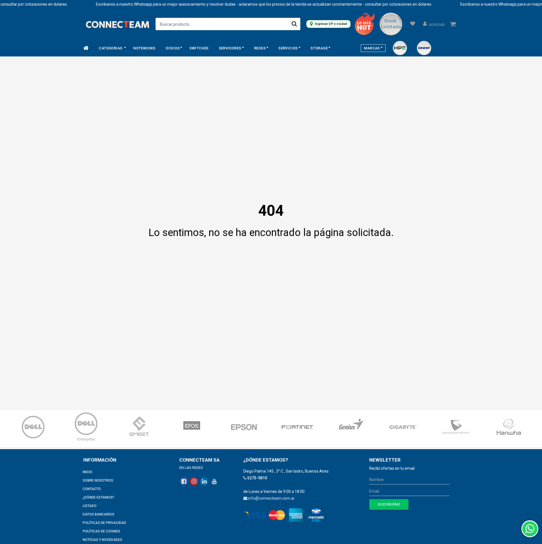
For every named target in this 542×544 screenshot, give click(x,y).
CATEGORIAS (111, 48)
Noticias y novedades (102, 540)
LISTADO (90, 506)
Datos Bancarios (98, 514)
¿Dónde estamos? (98, 497)
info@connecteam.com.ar (271, 498)
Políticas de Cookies (101, 531)
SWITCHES (198, 48)
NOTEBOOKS (144, 48)
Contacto (92, 489)
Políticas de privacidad (104, 523)
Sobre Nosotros (98, 480)
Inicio (87, 472)
